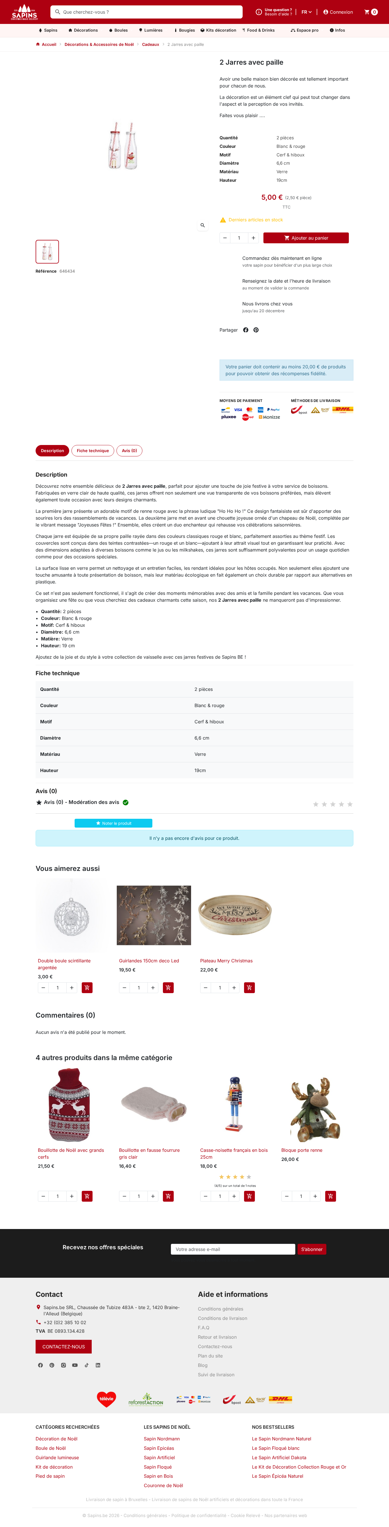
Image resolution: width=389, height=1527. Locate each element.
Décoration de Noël (56, 1439)
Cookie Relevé (245, 1515)
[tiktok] (86, 1365)
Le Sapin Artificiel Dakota (279, 1457)
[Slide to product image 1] (47, 251)
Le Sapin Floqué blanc (276, 1448)
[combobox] (146, 12)
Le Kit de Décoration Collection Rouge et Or (299, 1467)
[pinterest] (52, 1365)
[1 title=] (315, 804)
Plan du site (210, 1356)
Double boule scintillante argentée (64, 964)
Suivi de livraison (216, 1374)
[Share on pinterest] (256, 329)
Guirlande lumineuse (57, 1457)
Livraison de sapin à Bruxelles (117, 1499)
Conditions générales (220, 1309)
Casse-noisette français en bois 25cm (234, 1153)
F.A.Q (203, 1327)
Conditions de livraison (222, 1318)
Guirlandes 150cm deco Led (149, 960)
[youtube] (75, 1365)
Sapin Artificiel (159, 1457)
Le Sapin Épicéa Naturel (277, 1476)
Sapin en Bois (158, 1476)
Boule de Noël (51, 1448)
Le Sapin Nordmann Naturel (281, 1439)
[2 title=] (324, 804)
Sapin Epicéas (159, 1448)
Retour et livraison (217, 1337)
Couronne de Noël (163, 1485)
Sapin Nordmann (162, 1439)
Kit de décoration (54, 1467)
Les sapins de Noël (167, 1427)
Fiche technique (93, 450)
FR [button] (304, 12)
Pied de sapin (50, 1476)
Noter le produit (114, 823)
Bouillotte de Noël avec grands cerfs (71, 1153)
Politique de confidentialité (198, 1515)
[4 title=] (341, 804)
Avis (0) (129, 450)
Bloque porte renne (301, 1150)
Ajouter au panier (306, 238)
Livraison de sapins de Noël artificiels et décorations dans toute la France (227, 1499)
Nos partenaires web (286, 1515)
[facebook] (40, 1365)
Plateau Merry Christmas (226, 960)
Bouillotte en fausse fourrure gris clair (149, 1153)
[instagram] (63, 1365)
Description (52, 450)
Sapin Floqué (158, 1467)
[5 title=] (350, 804)
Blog (203, 1365)
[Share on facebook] (245, 329)
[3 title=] (332, 804)
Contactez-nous (63, 1347)
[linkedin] (98, 1365)
